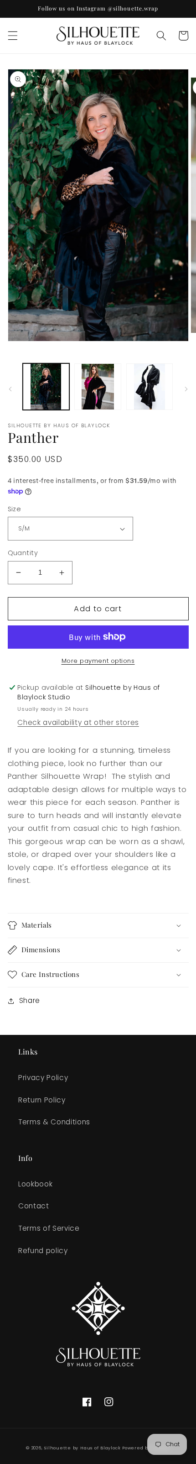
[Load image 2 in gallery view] (97, 386)
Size (14, 509)
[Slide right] (186, 389)
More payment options (98, 660)
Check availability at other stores (78, 722)
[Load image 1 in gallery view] (46, 386)
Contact (33, 1206)
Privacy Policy (43, 1077)
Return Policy (42, 1100)
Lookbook (35, 1184)
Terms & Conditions (54, 1122)
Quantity (23, 552)
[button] (12, 36)
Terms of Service (49, 1228)
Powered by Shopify (146, 1448)
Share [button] (29, 1000)
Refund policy (43, 1250)
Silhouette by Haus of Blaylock (82, 1448)
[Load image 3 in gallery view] (149, 386)
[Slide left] (10, 389)
